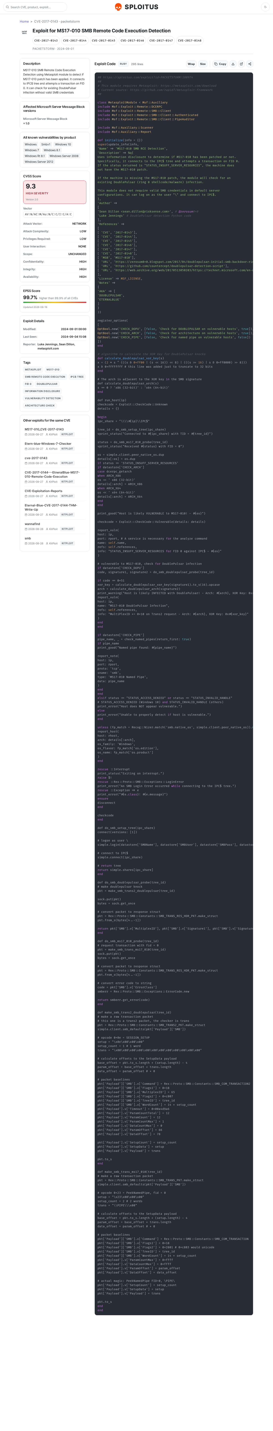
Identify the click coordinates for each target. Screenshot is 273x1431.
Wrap (191, 63)
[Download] (233, 64)
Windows (31, 144)
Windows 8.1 (52, 150)
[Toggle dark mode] (265, 7)
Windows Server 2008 (64, 156)
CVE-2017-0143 (46, 40)
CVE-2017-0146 (132, 40)
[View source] (241, 64)
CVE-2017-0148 (189, 40)
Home (24, 21)
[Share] (249, 64)
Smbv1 (45, 144)
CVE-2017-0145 (103, 40)
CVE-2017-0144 (75, 40)
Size (203, 63)
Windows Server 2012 (39, 161)
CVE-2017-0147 (161, 40)
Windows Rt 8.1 (35, 156)
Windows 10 (63, 144)
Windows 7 (32, 150)
